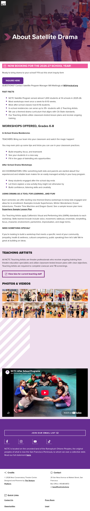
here (28, 455)
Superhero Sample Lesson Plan (17, 209)
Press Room (50, 500)
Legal (47, 506)
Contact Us (8, 500)
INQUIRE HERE (13, 80)
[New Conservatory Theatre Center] (10, 3)
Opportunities (9, 506)
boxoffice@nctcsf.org (60, 487)
